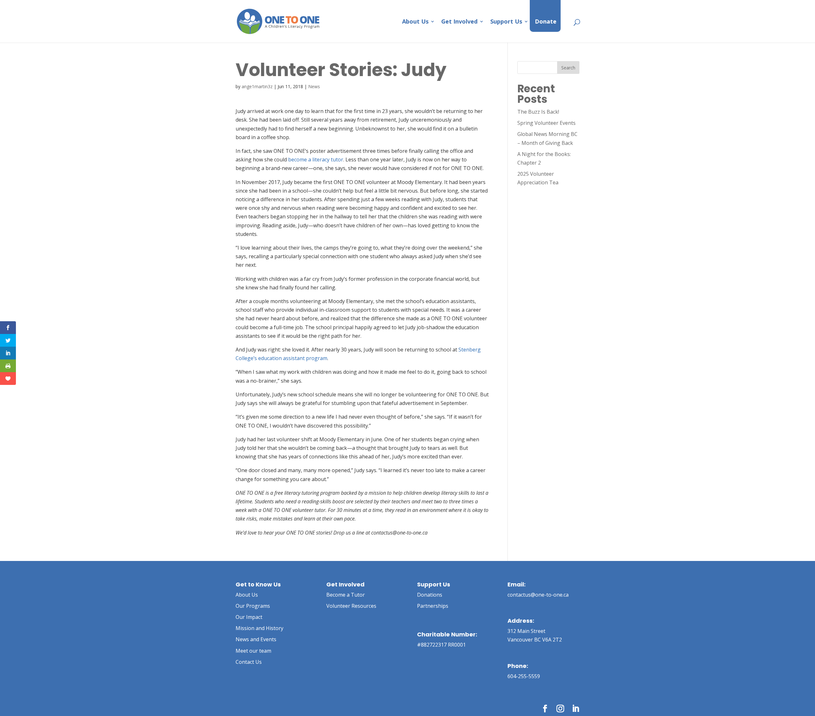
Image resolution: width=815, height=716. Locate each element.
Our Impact (249, 616)
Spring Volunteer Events (546, 122)
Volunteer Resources (351, 605)
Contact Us (249, 661)
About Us (415, 22)
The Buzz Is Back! (538, 111)
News (314, 86)
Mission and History (259, 628)
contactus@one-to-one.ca (538, 594)
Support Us (506, 22)
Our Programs (253, 605)
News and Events (256, 639)
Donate (545, 22)
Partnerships (432, 605)
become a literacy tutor (315, 159)
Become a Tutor (345, 594)
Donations (429, 594)
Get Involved (459, 22)
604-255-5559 (523, 676)
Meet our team (253, 650)
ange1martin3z (257, 86)
